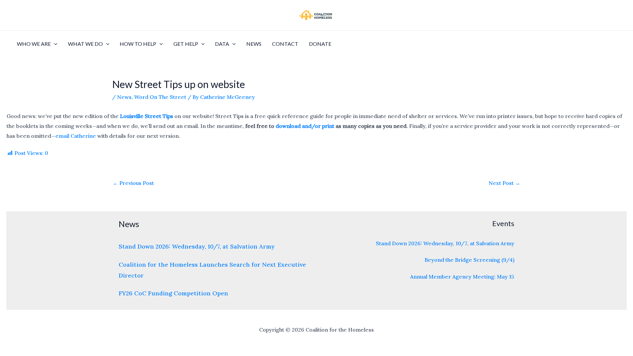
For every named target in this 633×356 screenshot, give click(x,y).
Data (222, 44)
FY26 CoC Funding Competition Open (173, 293)
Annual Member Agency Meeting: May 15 (462, 276)
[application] (54, 44)
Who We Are (34, 44)
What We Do (85, 44)
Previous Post (133, 183)
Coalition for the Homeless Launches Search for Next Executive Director (212, 270)
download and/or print (305, 126)
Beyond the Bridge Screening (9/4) (469, 259)
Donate (320, 44)
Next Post (504, 183)
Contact (285, 44)
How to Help (138, 44)
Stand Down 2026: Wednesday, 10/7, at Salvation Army (197, 246)
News (253, 44)
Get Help (185, 44)
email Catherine (75, 136)
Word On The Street (160, 97)
